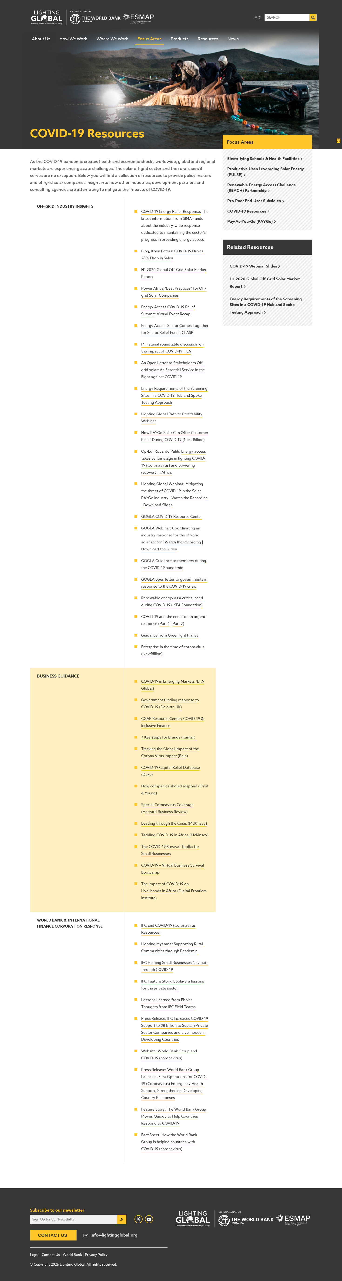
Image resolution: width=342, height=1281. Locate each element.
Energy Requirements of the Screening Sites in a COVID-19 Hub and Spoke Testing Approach (266, 305)
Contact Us (52, 1235)
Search (313, 17)
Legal (34, 1254)
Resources (208, 39)
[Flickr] (149, 1219)
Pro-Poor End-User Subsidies (254, 201)
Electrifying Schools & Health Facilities (263, 159)
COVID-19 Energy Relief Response (170, 211)
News (233, 39)
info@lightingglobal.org (114, 1235)
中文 (258, 17)
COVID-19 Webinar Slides (253, 266)
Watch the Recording (189, 498)
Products (179, 39)
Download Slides (157, 505)
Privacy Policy (96, 1254)
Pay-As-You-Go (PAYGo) (250, 221)
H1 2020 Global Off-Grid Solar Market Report (265, 282)
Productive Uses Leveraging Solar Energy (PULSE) (265, 171)
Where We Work (112, 39)
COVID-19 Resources (246, 211)
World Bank (72, 1254)
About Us (41, 39)
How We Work (73, 39)
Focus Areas (149, 39)
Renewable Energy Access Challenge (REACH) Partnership (261, 187)
